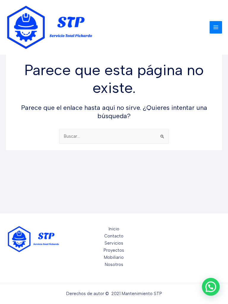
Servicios (113, 243)
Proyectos (114, 250)
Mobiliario (114, 257)
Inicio (114, 229)
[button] (211, 287)
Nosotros (114, 264)
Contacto (114, 236)
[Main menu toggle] (216, 27)
